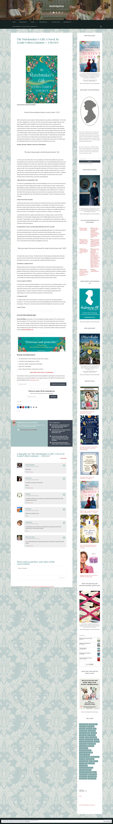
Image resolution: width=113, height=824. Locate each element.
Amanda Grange (91, 726)
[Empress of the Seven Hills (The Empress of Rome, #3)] (98, 641)
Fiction (87, 737)
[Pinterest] (59, 12)
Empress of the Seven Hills (85, 638)
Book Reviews (55, 424)
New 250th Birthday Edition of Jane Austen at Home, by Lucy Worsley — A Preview (88, 546)
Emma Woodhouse (91, 735)
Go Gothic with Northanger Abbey (86, 741)
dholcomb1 (28, 478)
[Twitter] (51, 12)
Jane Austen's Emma (83, 748)
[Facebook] (54, 12)
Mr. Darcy (95, 761)
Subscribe (53, 396)
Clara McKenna (82, 644)
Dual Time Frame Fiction (57, 426)
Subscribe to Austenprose (58, 384)
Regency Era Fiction (92, 774)
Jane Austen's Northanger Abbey (86, 752)
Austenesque (82, 728)
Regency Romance (83, 776)
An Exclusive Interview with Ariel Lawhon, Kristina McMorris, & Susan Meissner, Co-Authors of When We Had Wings (60, 438)
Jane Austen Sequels (95, 756)
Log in (80, 796)
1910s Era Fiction (56, 429)
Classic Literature (92, 730)
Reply (64, 465)
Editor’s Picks (56, 22)
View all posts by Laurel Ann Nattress (28, 429)
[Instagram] (56, 12)
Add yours (63, 458)
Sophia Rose (28, 522)
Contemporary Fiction (64, 424)
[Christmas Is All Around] (98, 656)
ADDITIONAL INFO (35, 372)
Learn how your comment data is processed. (42, 586)
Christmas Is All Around (84, 653)
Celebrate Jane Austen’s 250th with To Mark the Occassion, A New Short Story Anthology (89, 448)
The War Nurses (83, 648)
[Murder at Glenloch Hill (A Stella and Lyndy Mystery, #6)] (98, 646)
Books (94, 728)
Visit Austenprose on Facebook (87, 805)
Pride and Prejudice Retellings (85, 769)
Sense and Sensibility (92, 776)
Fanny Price (82, 737)
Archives (81, 789)
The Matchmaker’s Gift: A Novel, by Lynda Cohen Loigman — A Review (38, 40)
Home (13, 22)
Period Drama (91, 763)
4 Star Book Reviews (83, 724)
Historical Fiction (59, 427)
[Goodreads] (62, 12)
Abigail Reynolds (83, 726)
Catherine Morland (83, 730)
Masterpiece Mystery (84, 761)
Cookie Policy (27, 821)
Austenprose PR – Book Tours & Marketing (24, 26)
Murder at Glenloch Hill (84, 643)
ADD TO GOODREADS (47, 372)
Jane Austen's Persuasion (84, 754)
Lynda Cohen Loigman (57, 431)
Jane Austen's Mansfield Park (85, 750)
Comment (62, 577)
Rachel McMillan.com (27, 329)
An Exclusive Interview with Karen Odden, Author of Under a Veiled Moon (61, 443)
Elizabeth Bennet (83, 735)
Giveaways (96, 739)
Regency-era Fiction (83, 774)
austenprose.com (34, 380)
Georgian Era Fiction (89, 739)
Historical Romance (91, 743)
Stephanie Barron (83, 778)
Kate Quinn (82, 639)
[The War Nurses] (98, 651)
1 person (31, 487)
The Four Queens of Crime (85, 658)
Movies (90, 761)
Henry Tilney (96, 741)
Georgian (81, 739)
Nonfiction (82, 763)
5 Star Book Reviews (65, 429)
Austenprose (56, 6)
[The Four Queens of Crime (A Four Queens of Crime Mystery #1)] (98, 660)
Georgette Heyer (93, 737)
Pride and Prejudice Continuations (86, 767)
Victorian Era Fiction (92, 778)
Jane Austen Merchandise (84, 756)
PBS (86, 763)
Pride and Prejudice (83, 765)
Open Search (101, 26)
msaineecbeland (29, 464)
